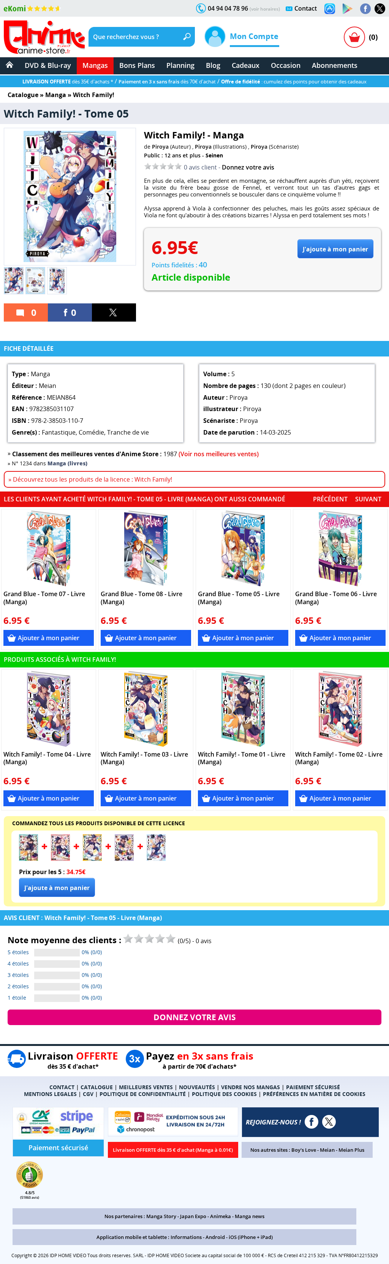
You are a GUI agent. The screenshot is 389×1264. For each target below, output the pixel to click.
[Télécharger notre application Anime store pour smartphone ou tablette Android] (348, 8)
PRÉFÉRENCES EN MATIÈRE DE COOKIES (314, 1094)
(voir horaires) (265, 9)
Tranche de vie (128, 432)
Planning (180, 65)
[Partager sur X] (114, 312)
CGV (88, 1094)
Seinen (214, 155)
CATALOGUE (97, 1087)
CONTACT (61, 1087)
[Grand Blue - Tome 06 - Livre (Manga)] (340, 548)
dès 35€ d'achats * (67, 81)
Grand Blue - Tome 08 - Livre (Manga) (141, 598)
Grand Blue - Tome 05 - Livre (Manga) (239, 598)
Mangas (95, 65)
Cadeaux (245, 65)
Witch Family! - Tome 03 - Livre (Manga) (144, 758)
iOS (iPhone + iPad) (251, 1237)
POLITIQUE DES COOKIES (224, 1094)
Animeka (220, 1216)
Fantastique (59, 432)
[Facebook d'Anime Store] (311, 1122)
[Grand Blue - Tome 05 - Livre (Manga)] (243, 548)
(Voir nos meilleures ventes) (219, 454)
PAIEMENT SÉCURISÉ (313, 1087)
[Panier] (354, 37)
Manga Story (161, 1216)
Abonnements (334, 65)
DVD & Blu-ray (48, 65)
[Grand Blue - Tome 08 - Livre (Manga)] (146, 548)
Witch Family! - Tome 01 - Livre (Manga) (241, 758)
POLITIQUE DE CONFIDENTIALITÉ (143, 1094)
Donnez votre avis (248, 167)
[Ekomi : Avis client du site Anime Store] (29, 1186)
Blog (213, 65)
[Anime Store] (44, 37)
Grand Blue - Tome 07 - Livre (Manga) (44, 598)
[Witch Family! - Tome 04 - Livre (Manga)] (48, 709)
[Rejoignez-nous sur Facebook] (365, 8)
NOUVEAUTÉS (197, 1087)
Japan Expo (193, 1216)
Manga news (249, 1216)
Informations (186, 1237)
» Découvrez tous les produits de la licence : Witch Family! (90, 479)
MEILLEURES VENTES (146, 1087)
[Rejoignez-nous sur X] (380, 8)
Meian (327, 1149)
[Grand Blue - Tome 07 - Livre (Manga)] (48, 548)
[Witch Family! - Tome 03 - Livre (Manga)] (146, 709)
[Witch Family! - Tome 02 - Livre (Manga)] (340, 709)
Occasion (285, 65)
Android (215, 1237)
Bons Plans (137, 65)
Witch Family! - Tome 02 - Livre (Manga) (339, 758)
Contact (305, 8)
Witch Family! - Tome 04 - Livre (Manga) (47, 758)
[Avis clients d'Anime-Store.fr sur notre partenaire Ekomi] (32, 8)
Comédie (91, 432)
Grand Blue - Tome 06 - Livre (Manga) (336, 598)
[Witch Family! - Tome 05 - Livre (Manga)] (156, 858)
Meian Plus (351, 1149)
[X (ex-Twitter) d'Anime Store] (329, 1122)
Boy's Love (303, 1149)
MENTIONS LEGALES (50, 1094)
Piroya (160, 146)
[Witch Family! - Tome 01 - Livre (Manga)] (243, 709)
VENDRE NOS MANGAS (250, 1087)
